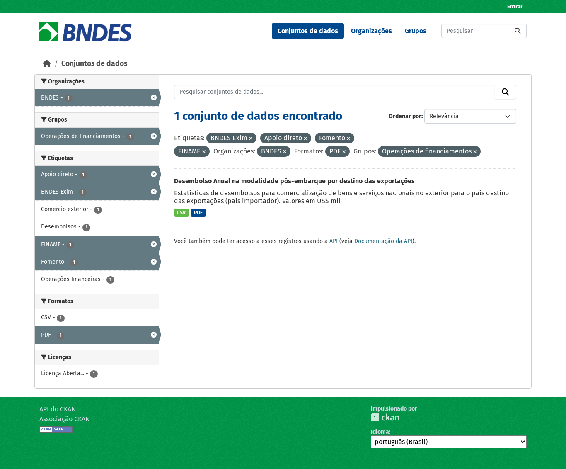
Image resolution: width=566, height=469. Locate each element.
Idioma (380, 431)
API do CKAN (57, 409)
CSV (181, 213)
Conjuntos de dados (308, 31)
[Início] (47, 63)
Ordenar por (405, 116)
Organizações (371, 31)
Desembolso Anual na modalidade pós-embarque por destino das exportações (294, 181)
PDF (198, 213)
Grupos (415, 31)
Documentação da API (383, 241)
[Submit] (517, 31)
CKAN (385, 417)
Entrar (514, 6)
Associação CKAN (64, 419)
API (333, 241)
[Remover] (250, 138)
